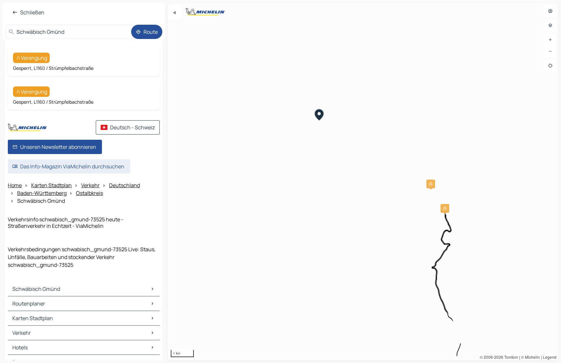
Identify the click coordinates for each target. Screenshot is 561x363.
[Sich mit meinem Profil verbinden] (550, 11)
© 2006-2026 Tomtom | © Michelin (510, 357)
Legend (549, 357)
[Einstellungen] (550, 25)
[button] (431, 184)
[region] (363, 181)
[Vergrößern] (550, 39)
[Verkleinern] (550, 51)
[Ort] (550, 65)
